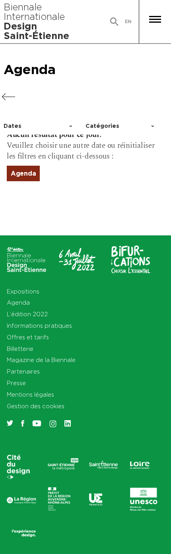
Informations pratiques (39, 326)
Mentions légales (30, 394)
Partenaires (23, 371)
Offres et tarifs (28, 337)
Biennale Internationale (36, 21)
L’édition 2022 (27, 314)
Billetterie (20, 349)
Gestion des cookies (35, 406)
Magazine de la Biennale (41, 360)
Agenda (30, 69)
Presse (16, 383)
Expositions (23, 291)
